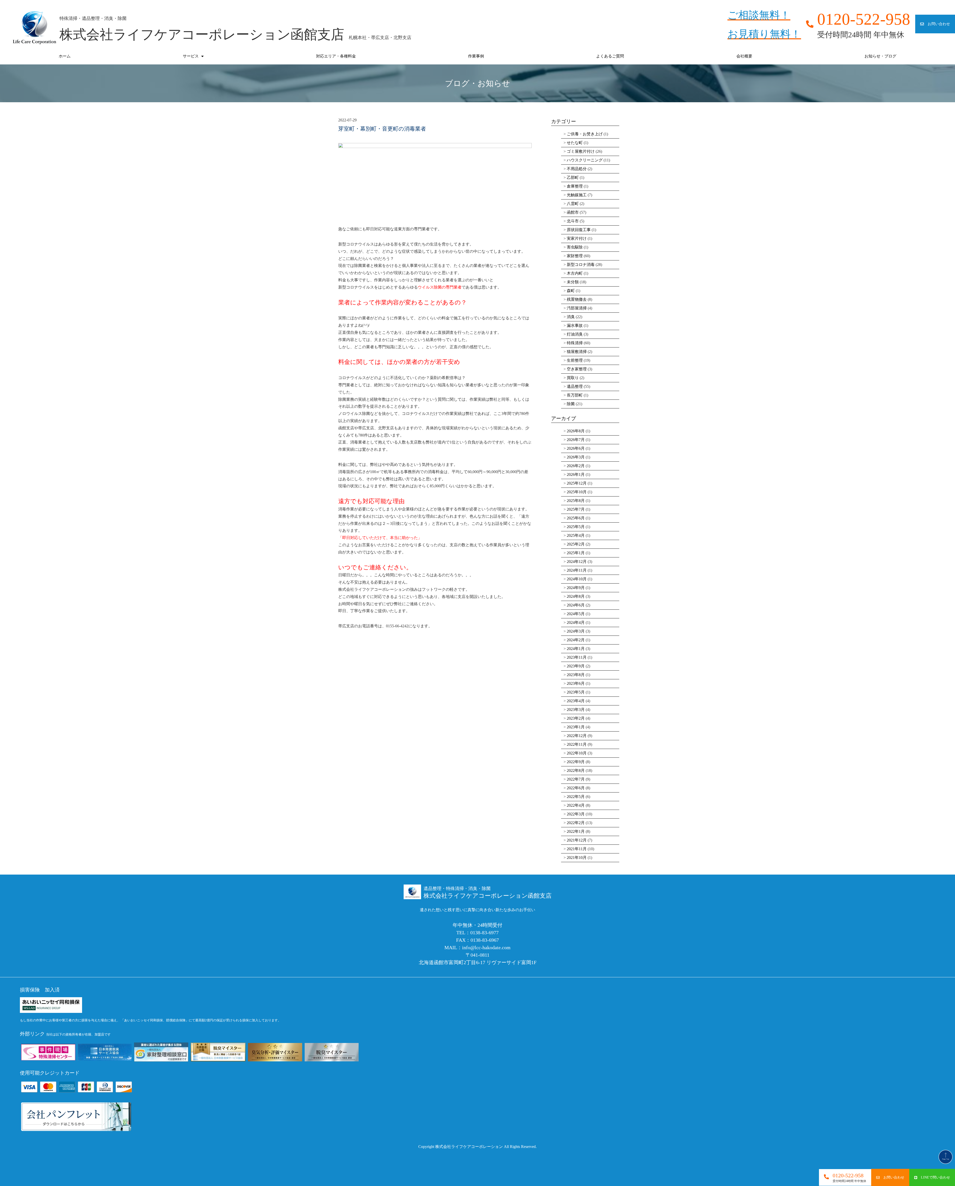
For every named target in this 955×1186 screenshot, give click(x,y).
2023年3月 (576, 709)
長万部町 (575, 395)
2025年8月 (576, 500)
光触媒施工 (577, 195)
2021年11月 (577, 849)
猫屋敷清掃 (577, 351)
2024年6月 (576, 605)
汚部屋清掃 (577, 308)
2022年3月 (576, 814)
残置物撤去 (577, 299)
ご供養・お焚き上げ (585, 134)
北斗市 (573, 221)
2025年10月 (577, 492)
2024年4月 (576, 622)
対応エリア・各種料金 (336, 56)
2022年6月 (576, 788)
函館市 (573, 212)
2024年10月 (577, 579)
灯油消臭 (575, 334)
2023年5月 (576, 692)
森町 (571, 291)
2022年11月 (577, 744)
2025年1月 (576, 553)
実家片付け (577, 238)
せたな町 (575, 143)
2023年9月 (576, 666)
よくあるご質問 (610, 56)
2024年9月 (576, 588)
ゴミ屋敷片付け (581, 151)
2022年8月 (576, 770)
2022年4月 (576, 805)
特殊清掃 (575, 343)
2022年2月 (576, 823)
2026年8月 (576, 431)
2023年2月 (576, 718)
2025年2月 (576, 544)
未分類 (573, 282)
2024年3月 (576, 631)
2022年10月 (577, 753)
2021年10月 (577, 857)
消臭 (571, 317)
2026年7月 (576, 440)
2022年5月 (576, 796)
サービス (191, 56)
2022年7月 (576, 779)
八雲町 (573, 203)
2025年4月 (576, 535)
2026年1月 (576, 474)
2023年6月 (576, 683)
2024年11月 (577, 570)
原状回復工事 (579, 230)
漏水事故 (575, 325)
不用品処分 (577, 169)
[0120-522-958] (826, 1176)
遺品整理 (575, 386)
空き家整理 (577, 369)
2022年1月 (576, 831)
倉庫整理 (575, 186)
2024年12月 (577, 561)
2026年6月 (576, 448)
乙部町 (573, 177)
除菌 (571, 404)
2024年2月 (576, 640)
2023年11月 (577, 657)
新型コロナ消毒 (581, 264)
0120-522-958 (848, 1175)
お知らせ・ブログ (880, 56)
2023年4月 (576, 701)
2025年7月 (576, 509)
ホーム (65, 56)
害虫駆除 (575, 247)
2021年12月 (577, 840)
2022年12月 (577, 736)
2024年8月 (576, 596)
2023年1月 (576, 727)
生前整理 (575, 360)
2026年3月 (576, 457)
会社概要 (744, 56)
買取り (573, 378)
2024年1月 (576, 648)
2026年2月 (576, 466)
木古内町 (575, 273)
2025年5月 (576, 527)
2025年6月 (576, 518)
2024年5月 (576, 614)
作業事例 (476, 56)
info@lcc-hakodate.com (486, 947)
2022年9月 (576, 762)
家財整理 (575, 256)
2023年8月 (576, 675)
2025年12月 (577, 483)
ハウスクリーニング (585, 160)
